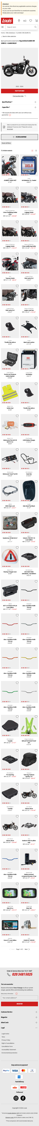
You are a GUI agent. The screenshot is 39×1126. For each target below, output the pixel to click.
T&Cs (3, 1037)
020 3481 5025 (22, 975)
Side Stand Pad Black (29, 506)
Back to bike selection (9, 36)
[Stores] (19, 20)
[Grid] (32, 150)
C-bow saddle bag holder (29, 246)
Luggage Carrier (28, 212)
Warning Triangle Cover (10, 572)
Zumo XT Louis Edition (10, 940)
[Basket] (36, 20)
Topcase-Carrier (10, 278)
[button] (35, 27)
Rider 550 (29, 908)
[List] (36, 150)
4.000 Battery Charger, (29, 440)
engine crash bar (29, 310)
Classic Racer (29, 808)
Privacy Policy (6, 1040)
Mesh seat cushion (29, 342)
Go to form (10, 129)
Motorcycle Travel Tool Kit (10, 474)
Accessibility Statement (9, 1049)
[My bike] (24, 20)
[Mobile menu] (2, 26)
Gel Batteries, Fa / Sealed (29, 180)
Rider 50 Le (10, 908)
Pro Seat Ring (10, 774)
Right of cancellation (8, 1043)
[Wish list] (30, 20)
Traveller (10, 741)
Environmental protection (9, 1053)
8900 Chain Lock (10, 506)
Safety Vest (10, 408)
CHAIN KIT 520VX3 (29, 940)
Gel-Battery (29, 374)
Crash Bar (29, 474)
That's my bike (19, 91)
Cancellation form (7, 1046)
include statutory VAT (13, 1113)
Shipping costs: (10, 1117)
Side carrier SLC (29, 278)
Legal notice (5, 1033)
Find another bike (18, 96)
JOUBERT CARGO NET (10, 180)
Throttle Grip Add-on (10, 342)
